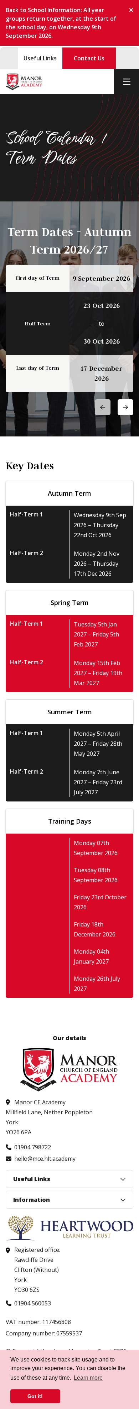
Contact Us (89, 58)
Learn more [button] (88, 1378)
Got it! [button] (35, 1396)
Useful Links (40, 58)
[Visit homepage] (24, 82)
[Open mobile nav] (126, 81)
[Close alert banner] (128, 10)
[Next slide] (125, 407)
